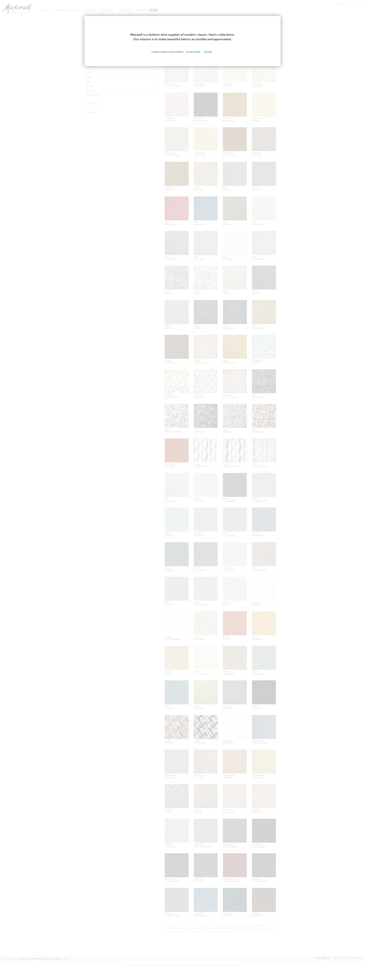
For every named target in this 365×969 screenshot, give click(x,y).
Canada (208, 52)
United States (193, 52)
